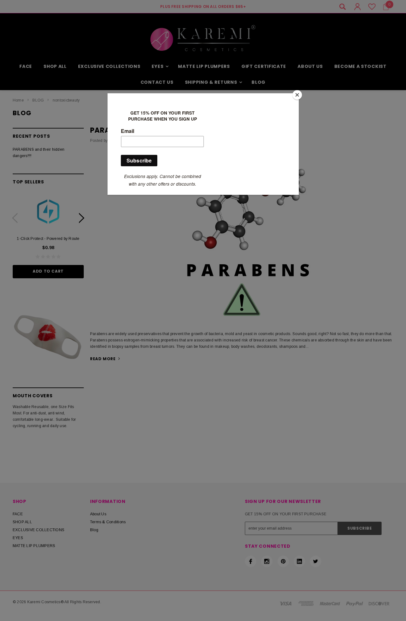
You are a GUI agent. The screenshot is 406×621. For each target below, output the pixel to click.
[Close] (297, 95)
